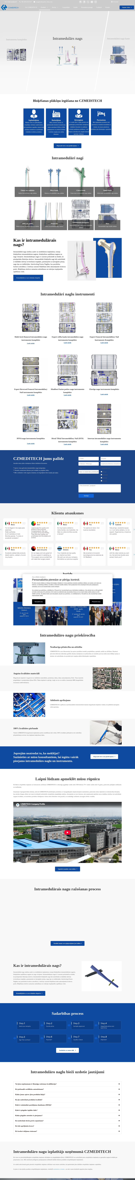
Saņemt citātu (126, 7)
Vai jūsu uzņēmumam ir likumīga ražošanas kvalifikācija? (36, 1084)
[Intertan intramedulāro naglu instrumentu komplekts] (104, 419)
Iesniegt (86, 495)
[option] (15, 529)
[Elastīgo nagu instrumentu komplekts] (104, 370)
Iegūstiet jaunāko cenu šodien (67, 869)
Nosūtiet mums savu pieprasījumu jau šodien (67, 943)
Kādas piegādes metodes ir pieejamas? (29, 1115)
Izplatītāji (105, 475)
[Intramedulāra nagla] (101, 976)
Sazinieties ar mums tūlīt (67, 1050)
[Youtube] (91, 1)
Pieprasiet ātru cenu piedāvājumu (67, 145)
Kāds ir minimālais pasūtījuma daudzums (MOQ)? (33, 1105)
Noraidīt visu (39, 601)
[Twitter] (88, 1)
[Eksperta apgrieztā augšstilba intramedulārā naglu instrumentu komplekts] (30, 370)
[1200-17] (30, 317)
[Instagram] (95, 1)
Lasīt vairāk (30, 343)
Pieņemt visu (96, 601)
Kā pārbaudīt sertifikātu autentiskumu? (29, 1089)
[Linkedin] (84, 1)
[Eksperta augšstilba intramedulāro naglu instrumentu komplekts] (104, 317)
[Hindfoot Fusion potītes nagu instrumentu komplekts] (67, 370)
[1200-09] (67, 317)
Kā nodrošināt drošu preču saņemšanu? (29, 1121)
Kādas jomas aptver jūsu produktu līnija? (30, 1094)
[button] (1, 529)
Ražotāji (104, 478)
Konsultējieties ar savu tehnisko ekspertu (28, 278)
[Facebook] (80, 1)
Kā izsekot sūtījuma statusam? (26, 1131)
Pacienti (104, 481)
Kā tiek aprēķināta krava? (24, 1126)
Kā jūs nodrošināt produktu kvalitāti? (28, 1100)
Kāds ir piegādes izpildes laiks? (26, 1110)
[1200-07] (30, 419)
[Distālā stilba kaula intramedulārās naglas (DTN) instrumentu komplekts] (67, 419)
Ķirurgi (104, 472)
